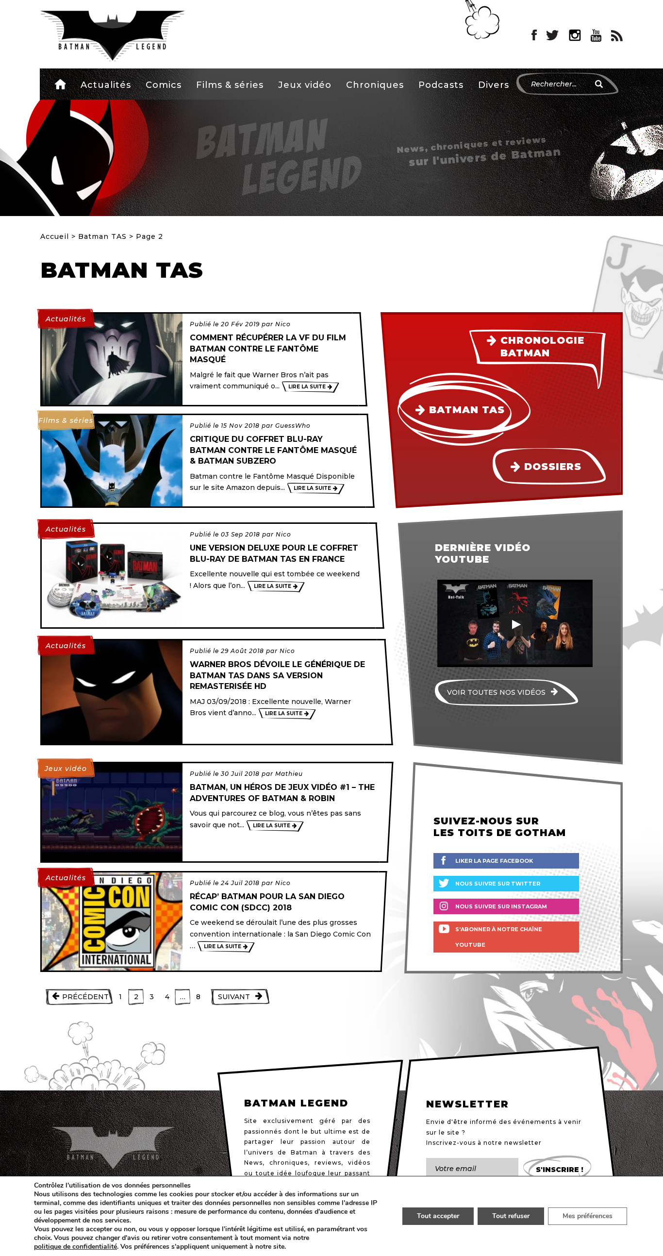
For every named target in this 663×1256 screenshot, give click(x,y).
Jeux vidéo (305, 85)
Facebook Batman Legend (534, 35)
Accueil (60, 84)
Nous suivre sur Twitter (497, 883)
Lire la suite (307, 387)
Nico (283, 324)
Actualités (106, 85)
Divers (493, 85)
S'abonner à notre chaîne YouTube (498, 937)
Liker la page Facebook (494, 860)
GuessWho (293, 425)
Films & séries (230, 85)
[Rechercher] (599, 84)
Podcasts (441, 85)
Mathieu (289, 773)
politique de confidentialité (75, 1246)
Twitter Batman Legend (553, 35)
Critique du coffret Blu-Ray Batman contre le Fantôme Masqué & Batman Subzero (273, 450)
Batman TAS (102, 236)
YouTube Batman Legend (596, 35)
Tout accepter (438, 1216)
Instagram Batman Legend (575, 35)
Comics (164, 85)
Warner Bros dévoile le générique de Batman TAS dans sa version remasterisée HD (277, 675)
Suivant (234, 996)
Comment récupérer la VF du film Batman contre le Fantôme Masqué (268, 348)
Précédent (85, 996)
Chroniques (375, 85)
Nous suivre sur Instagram (501, 906)
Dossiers (552, 466)
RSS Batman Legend (617, 35)
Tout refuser (511, 1216)
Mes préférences (588, 1216)
